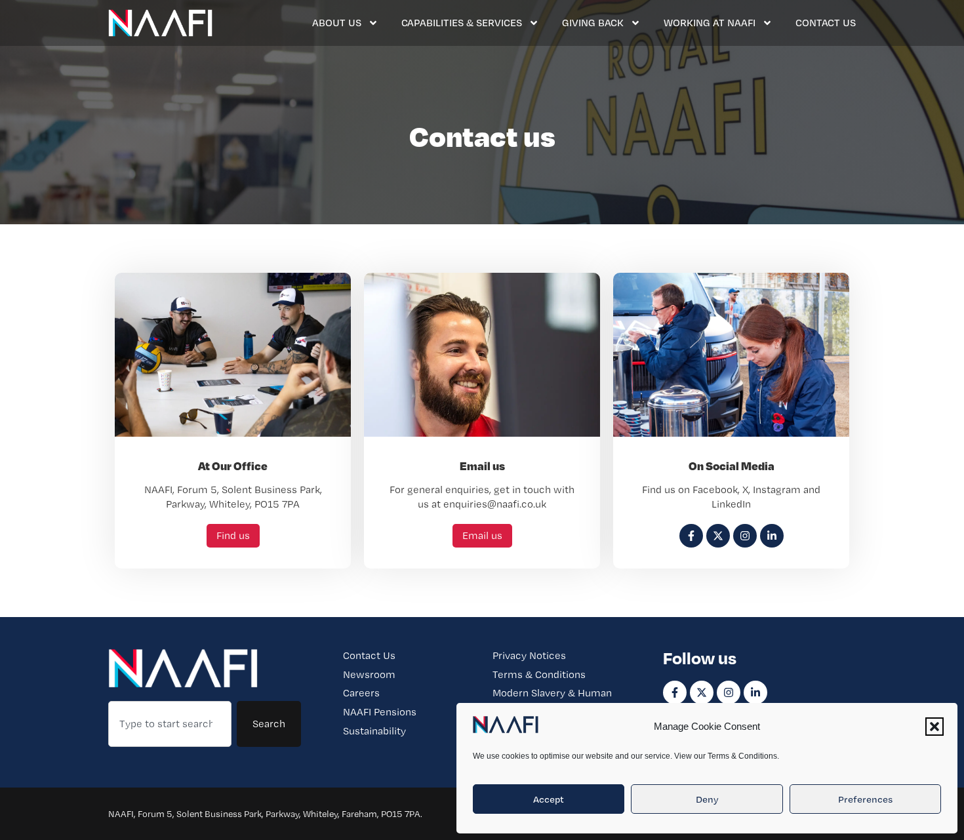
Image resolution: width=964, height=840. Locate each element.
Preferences (865, 799)
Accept (548, 799)
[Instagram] (728, 692)
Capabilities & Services (461, 22)
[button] (934, 726)
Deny (707, 799)
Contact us (825, 22)
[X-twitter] (701, 692)
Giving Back (593, 22)
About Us (336, 22)
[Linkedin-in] (755, 692)
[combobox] (169, 724)
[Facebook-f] (675, 692)
